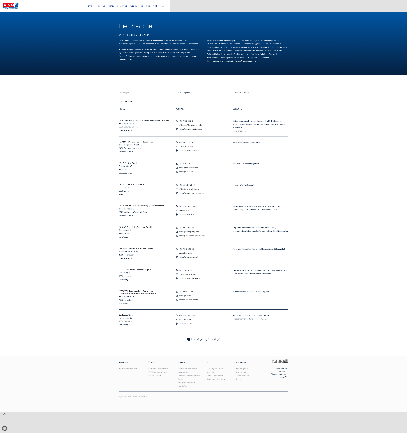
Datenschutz (132, 397)
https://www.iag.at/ (187, 214)
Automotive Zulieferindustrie (158, 368)
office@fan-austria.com (189, 168)
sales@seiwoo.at (186, 253)
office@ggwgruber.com (189, 189)
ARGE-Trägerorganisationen (157, 372)
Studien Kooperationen (215, 375)
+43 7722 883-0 (186, 121)
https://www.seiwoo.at (188, 257)
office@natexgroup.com (189, 231)
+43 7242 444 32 (186, 163)
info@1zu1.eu (185, 319)
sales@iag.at (184, 210)
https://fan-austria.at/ (188, 172)
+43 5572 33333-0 (187, 315)
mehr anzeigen (239, 131)
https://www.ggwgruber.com (191, 193)
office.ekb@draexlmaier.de (190, 125)
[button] (4, 428)
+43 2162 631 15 (186, 142)
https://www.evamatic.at (189, 150)
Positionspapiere (242, 372)
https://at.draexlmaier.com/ (190, 129)
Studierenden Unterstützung (216, 379)
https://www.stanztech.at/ (190, 278)
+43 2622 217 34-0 (187, 206)
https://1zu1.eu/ (185, 323)
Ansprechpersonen (154, 375)
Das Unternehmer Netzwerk (128, 368)
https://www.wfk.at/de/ (188, 299)
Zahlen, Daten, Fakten (243, 375)
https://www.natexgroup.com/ (192, 236)
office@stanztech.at (187, 274)
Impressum (122, 397)
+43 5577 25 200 (186, 270)
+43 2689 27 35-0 (187, 291)
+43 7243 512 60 (186, 249)
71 (214, 339)
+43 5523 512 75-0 (187, 227)
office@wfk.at (185, 295)
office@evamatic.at (187, 146)
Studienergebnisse (242, 368)
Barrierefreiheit (144, 397)
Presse (238, 379)
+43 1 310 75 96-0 (187, 185)
